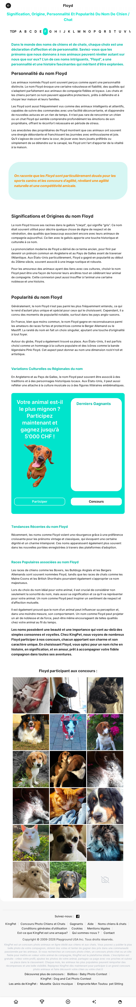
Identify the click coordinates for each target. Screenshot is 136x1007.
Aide (90, 923)
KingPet (10, 923)
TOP (13, 31)
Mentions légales (98, 928)
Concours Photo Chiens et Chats (43, 923)
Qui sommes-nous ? (85, 932)
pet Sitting (116, 983)
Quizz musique (63, 983)
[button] (8, 6)
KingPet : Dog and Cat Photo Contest (66, 978)
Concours (96, 501)
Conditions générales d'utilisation (44, 928)
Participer (39, 501)
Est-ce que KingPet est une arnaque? (42, 932)
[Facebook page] (77, 916)
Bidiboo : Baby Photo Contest (87, 974)
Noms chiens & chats (112, 923)
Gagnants (76, 923)
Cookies (77, 928)
